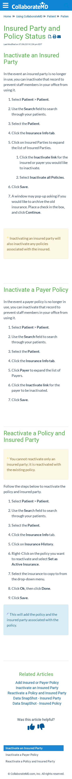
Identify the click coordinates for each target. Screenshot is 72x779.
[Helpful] (31, 728)
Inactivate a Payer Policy (22, 754)
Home (7, 16)
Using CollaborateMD (29, 16)
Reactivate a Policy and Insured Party (37, 693)
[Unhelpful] (40, 728)
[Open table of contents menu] (7, 5)
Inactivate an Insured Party (37, 688)
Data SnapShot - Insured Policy (37, 703)
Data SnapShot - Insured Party (37, 698)
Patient (51, 16)
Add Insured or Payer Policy (37, 682)
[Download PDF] (50, 37)
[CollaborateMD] (30, 3)
